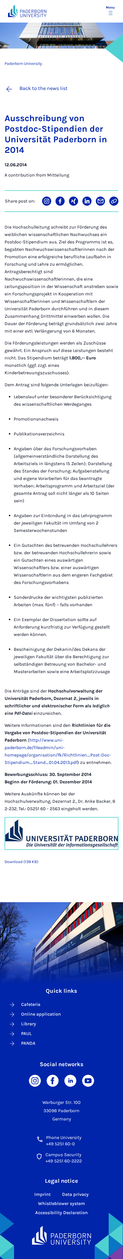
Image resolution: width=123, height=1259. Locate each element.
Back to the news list (43, 88)
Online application (41, 1014)
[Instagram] (35, 1080)
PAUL (26, 1033)
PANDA (28, 1043)
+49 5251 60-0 (60, 1143)
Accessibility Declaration (61, 1212)
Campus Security (63, 1154)
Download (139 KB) (21, 861)
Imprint (42, 1194)
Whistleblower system (61, 1203)
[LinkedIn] (70, 1080)
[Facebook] (53, 1080)
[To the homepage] (27, 11)
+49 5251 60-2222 (63, 1161)
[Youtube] (88, 1080)
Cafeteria (30, 1004)
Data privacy (75, 1194)
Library (28, 1023)
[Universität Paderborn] (61, 1235)
